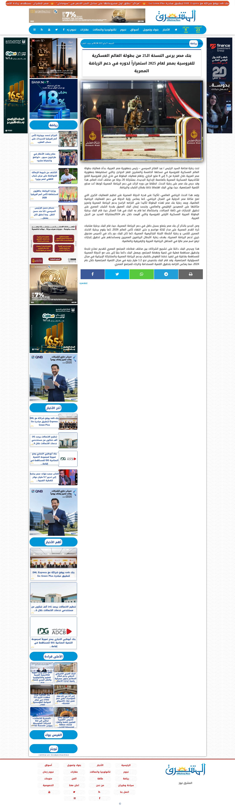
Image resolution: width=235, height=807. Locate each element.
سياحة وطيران (126, 785)
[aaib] (87, 15)
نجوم (123, 29)
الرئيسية (126, 765)
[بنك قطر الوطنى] (54, 512)
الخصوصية (48, 785)
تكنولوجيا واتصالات (104, 29)
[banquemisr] (54, 244)
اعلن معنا (74, 785)
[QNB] (54, 378)
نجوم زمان (70, 29)
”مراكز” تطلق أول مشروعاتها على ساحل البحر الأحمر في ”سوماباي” (129, 3)
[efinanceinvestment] (219, 101)
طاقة (100, 778)
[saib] (54, 58)
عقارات (84, 29)
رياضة (193, 43)
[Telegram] (166, 274)
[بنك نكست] (54, 99)
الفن (74, 778)
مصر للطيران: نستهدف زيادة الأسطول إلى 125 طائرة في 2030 (41, 3)
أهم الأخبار (53, 542)
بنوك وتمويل (151, 29)
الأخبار (166, 29)
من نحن (100, 785)
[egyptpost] (15, 85)
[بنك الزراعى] (54, 329)
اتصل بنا (124, 792)
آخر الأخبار (53, 408)
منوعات (48, 778)
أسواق (134, 29)
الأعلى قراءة (53, 656)
